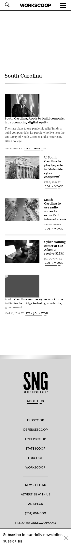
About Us (35, 401)
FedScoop (35, 420)
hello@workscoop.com (35, 522)
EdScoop (35, 458)
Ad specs (35, 504)
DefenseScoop (35, 429)
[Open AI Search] (13, 4)
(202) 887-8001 (35, 513)
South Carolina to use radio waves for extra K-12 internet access (55, 209)
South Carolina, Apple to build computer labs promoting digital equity (35, 120)
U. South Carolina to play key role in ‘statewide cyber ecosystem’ (53, 167)
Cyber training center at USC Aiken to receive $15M (55, 248)
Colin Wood (54, 186)
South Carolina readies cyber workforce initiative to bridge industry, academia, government (34, 303)
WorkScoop (35, 467)
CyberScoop (35, 439)
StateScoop (35, 448)
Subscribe (12, 541)
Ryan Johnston (35, 148)
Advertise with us (35, 494)
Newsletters (35, 485)
